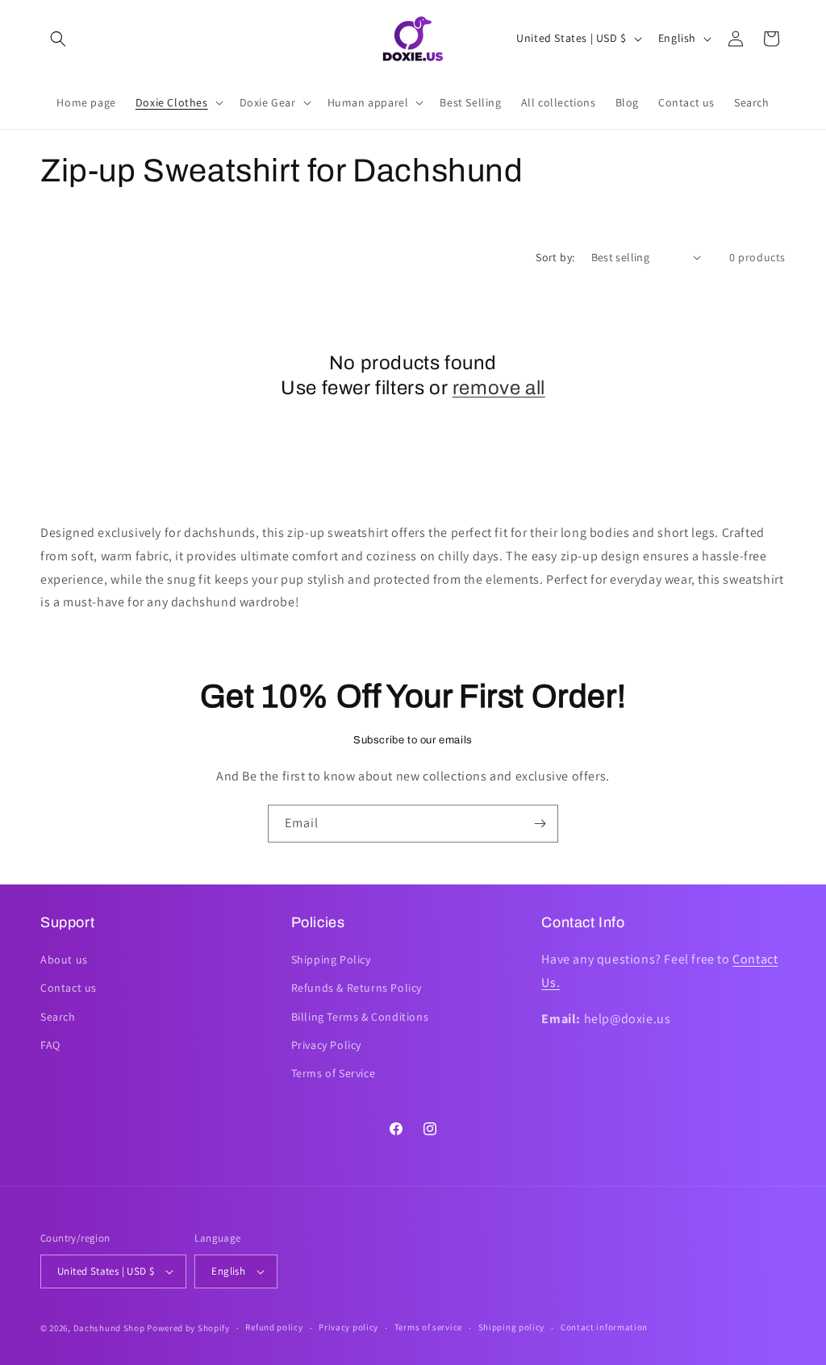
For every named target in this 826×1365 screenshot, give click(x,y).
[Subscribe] (539, 824)
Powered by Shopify (188, 1328)
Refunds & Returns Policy (356, 987)
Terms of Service (333, 1073)
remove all (499, 387)
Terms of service (428, 1327)
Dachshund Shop (109, 1328)
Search (58, 1016)
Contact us (68, 987)
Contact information (604, 1327)
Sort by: (555, 257)
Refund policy (273, 1327)
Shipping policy (511, 1327)
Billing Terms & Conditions (360, 1016)
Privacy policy (348, 1327)
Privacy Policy (326, 1045)
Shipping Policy (331, 959)
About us (64, 959)
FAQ (50, 1045)
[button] (58, 38)
